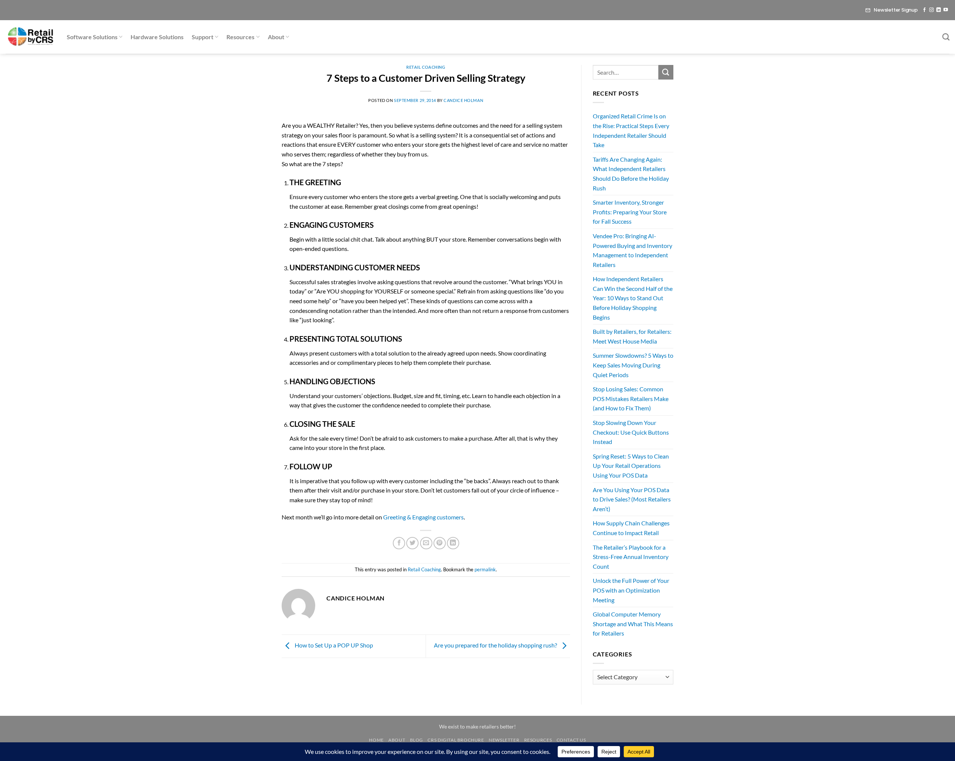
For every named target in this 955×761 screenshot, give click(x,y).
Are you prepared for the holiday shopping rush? (496, 645)
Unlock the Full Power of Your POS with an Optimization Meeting (631, 590)
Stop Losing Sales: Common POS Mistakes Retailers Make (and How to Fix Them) (630, 398)
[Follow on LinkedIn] (938, 10)
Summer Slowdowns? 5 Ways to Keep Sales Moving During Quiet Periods (633, 365)
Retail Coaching (425, 67)
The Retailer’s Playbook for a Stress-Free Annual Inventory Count (630, 557)
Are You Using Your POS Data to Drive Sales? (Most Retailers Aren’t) (632, 499)
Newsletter (504, 740)
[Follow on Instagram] (931, 10)
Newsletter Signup (896, 9)
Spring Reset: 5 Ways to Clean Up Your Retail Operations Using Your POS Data (631, 466)
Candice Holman (463, 100)
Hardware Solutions (157, 36)
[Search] (945, 37)
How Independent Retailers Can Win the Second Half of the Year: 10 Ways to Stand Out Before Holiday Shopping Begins (633, 297)
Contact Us (571, 740)
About (276, 36)
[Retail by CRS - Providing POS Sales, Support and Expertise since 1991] (31, 37)
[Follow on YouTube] (945, 10)
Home (376, 740)
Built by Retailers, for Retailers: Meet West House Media (632, 336)
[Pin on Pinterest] (439, 543)
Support (202, 36)
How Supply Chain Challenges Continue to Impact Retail (631, 527)
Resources (240, 36)
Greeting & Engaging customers (423, 517)
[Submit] (665, 72)
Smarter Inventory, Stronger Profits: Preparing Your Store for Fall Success (630, 212)
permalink (485, 569)
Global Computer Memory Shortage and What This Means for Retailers (633, 624)
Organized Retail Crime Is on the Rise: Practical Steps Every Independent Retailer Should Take (631, 130)
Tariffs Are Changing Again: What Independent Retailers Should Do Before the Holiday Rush (631, 174)
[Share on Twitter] (412, 543)
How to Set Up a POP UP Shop (333, 645)
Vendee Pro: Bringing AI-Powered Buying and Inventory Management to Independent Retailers (632, 250)
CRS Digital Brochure (456, 740)
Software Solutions (92, 36)
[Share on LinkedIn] (453, 543)
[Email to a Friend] (426, 543)
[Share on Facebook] (399, 543)
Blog (416, 740)
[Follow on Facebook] (924, 10)
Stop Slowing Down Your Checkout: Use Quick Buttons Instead (631, 432)
